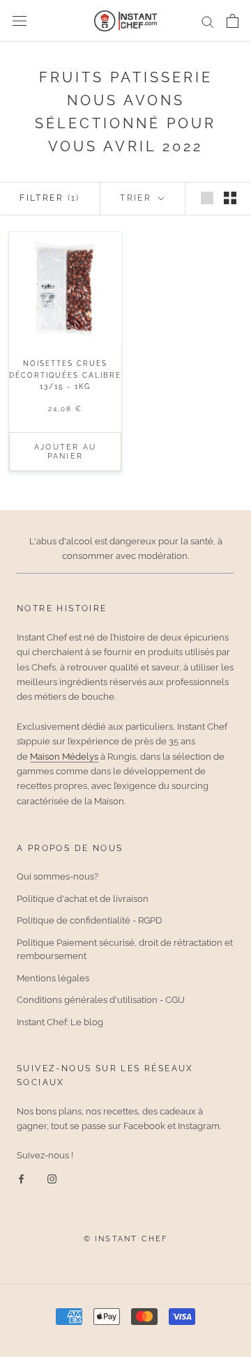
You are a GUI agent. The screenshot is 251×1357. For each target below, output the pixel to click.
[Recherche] (207, 21)
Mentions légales (53, 978)
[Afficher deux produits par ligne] (230, 198)
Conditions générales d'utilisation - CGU (101, 1000)
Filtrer (49, 198)
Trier (137, 198)
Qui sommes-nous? (57, 876)
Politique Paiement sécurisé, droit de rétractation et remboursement (125, 949)
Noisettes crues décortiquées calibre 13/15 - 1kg (65, 375)
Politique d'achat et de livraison (83, 899)
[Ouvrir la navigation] (19, 21)
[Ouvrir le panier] (232, 21)
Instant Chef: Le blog (60, 1022)
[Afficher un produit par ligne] (207, 198)
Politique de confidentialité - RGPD (89, 920)
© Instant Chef (126, 1238)
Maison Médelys (64, 756)
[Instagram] (51, 1178)
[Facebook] (21, 1178)
